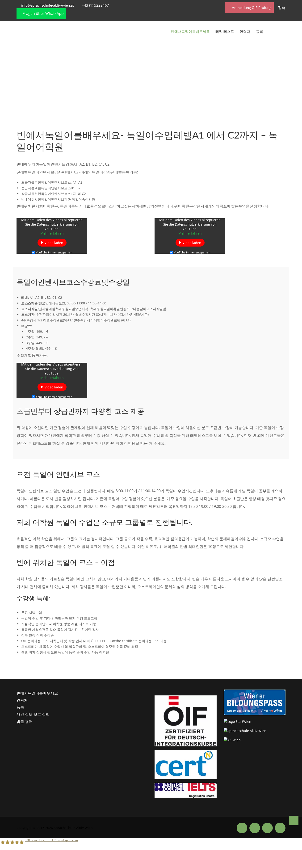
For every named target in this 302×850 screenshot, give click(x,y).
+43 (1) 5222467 (95, 5)
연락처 (245, 31)
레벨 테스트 (224, 31)
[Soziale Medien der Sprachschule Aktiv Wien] (242, 827)
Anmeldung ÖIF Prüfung (251, 7)
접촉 (281, 7)
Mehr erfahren (52, 233)
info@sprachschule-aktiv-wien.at (47, 5)
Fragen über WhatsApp (43, 13)
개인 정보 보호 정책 (33, 714)
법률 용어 (25, 721)
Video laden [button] (54, 242)
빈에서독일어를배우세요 (190, 31)
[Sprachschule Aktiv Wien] (293, 820)
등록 (259, 31)
